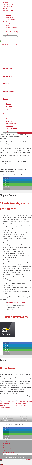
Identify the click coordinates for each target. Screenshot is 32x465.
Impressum (6, 450)
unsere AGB (6, 443)
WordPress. (29, 459)
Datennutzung (7, 448)
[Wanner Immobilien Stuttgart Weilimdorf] (9, 44)
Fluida (23, 459)
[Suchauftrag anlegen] (2, 464)
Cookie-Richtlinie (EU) (9, 452)
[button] (6, 178)
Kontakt (5, 441)
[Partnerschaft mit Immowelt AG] (7, 336)
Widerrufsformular (8, 446)
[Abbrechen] (0, 464)
